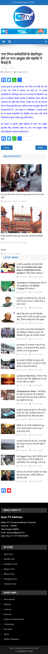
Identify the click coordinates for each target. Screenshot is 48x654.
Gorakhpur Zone (10, 564)
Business (7, 614)
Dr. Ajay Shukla (22, 72)
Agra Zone (8, 554)
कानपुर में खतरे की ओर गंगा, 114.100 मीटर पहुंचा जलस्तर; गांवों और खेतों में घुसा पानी (31, 444)
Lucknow (7, 609)
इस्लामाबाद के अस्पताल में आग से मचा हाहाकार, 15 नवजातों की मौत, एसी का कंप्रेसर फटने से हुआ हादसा (31, 348)
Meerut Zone (9, 574)
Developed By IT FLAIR (25, 651)
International (9, 599)
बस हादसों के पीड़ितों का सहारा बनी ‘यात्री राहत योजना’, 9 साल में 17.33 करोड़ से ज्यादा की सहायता (31, 363)
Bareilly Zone (9, 559)
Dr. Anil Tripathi (21, 201)
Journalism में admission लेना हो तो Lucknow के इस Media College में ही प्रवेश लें (31, 285)
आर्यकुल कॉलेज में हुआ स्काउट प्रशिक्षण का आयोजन (42, 148)
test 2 (3, 250)
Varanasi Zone (10, 584)
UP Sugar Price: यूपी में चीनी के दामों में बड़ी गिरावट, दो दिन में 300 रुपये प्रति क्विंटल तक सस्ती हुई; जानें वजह (32, 459)
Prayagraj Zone (10, 579)
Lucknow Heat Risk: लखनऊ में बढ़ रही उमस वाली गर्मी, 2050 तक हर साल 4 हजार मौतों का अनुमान (32, 379)
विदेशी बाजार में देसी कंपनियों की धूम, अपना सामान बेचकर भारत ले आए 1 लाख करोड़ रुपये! (30, 428)
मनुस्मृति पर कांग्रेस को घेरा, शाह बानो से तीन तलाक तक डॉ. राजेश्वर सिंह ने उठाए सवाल (31, 301)
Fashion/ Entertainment (14, 619)
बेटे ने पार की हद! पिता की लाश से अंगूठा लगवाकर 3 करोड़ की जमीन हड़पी (22, 195)
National (7, 604)
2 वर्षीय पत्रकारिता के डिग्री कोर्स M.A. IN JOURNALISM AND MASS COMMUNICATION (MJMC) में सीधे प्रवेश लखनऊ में (30, 268)
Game (6, 634)
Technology (9, 624)
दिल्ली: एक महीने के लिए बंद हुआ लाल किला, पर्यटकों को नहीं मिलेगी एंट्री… (22, 237)
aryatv (18, 254)
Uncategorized (8, 68)
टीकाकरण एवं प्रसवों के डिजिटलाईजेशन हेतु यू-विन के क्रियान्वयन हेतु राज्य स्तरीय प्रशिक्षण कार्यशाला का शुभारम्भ (8, 148)
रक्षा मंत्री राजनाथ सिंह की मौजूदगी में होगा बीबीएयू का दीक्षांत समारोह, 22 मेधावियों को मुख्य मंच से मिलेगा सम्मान (31, 332)
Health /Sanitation (11, 639)
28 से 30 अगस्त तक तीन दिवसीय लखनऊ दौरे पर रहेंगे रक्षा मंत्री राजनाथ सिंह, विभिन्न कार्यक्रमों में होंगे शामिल (31, 316)
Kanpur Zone (9, 569)
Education (8, 629)
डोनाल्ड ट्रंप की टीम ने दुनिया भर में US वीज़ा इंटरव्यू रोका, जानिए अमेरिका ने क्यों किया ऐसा (32, 475)
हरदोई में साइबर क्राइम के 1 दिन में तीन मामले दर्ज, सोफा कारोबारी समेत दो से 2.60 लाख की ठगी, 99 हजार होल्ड (31, 413)
